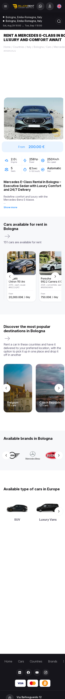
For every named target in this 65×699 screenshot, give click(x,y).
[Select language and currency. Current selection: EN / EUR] (59, 6)
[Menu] (5, 6)
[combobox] (59, 6)
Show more (10, 207)
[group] (32, 276)
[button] (34, 118)
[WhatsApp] (40, 6)
